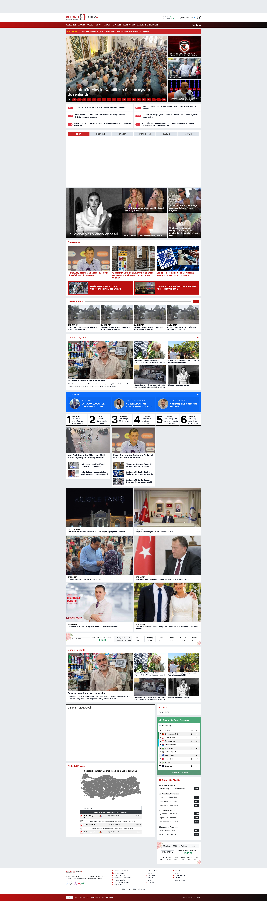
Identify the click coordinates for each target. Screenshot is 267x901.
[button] (196, 31)
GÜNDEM (151, 873)
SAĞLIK (140, 25)
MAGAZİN (107, 25)
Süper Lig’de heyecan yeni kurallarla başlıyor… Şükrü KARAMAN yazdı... (139, 405)
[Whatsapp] (83, 883)
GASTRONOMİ (129, 25)
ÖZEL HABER (180, 875)
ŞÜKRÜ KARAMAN (134, 400)
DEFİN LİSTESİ (151, 25)
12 (124, 99)
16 (144, 99)
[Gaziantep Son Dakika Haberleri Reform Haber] (82, 17)
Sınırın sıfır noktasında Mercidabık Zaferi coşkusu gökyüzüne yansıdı (96, 532)
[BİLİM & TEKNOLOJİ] (153, 708)
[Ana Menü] (199, 25)
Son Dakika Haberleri (122, 882)
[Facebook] (67, 883)
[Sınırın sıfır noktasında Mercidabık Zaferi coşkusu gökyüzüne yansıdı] (99, 507)
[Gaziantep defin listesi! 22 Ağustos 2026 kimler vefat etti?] (150, 314)
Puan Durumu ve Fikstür (123, 878)
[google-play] (139, 889)
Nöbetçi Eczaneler (121, 871)
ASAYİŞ (81, 25)
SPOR (98, 25)
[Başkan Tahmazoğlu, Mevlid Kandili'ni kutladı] (167, 507)
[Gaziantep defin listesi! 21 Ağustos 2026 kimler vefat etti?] (183, 314)
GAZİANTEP (71, 25)
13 (129, 99)
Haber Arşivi (119, 885)
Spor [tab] (78, 134)
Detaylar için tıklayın (179, 772)
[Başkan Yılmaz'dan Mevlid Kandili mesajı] (99, 555)
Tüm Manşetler (120, 880)
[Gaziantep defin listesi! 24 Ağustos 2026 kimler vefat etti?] (84, 314)
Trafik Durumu (120, 875)
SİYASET (90, 25)
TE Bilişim (197, 897)
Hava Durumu (119, 873)
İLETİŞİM (151, 882)
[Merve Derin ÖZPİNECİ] (163, 404)
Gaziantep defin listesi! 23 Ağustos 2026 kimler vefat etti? (193, 421)
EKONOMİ (117, 25)
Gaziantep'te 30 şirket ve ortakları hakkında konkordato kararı (124, 421)
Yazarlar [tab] (74, 394)
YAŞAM (150, 880)
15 (139, 99)
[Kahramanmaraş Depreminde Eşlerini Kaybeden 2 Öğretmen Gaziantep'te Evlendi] (167, 602)
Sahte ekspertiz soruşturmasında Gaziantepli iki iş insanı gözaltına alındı (171, 421)
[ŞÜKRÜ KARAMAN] (119, 404)
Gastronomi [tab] (144, 134)
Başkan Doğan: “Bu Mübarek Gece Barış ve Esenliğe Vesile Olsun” (163, 579)
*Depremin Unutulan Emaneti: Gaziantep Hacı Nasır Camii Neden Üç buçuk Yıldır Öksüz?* (147, 421)
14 (134, 99)
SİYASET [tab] (122, 134)
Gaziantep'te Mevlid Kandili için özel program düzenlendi (100, 107)
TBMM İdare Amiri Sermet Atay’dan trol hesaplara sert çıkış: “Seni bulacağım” (78, 421)
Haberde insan (74, 530)
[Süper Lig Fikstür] (198, 780)
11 (119, 99)
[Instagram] (75, 883)
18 (153, 99)
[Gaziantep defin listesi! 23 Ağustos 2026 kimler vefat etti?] (117, 314)
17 (149, 99)
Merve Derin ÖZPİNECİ (180, 400)
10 (114, 99)
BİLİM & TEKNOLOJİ (79, 708)
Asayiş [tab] (188, 134)
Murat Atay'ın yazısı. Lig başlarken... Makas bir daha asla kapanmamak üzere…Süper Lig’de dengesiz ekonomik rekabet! (94, 405)
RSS (70, 897)
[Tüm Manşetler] (198, 338)
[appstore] (127, 889)
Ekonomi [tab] (100, 134)
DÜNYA (178, 878)
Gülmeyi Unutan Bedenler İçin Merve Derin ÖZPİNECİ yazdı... (183, 405)
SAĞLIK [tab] (166, 134)
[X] (71, 883)
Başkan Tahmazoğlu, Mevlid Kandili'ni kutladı (154, 532)
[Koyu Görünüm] (196, 25)
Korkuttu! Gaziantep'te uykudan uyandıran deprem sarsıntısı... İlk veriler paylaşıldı (101, 421)
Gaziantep (73, 325)
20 (164, 99)
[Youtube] (79, 883)
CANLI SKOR (164, 712)
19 (158, 99)
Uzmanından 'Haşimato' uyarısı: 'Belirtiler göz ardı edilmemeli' (94, 626)
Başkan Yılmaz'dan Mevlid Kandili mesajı (84, 579)
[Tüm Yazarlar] (198, 394)
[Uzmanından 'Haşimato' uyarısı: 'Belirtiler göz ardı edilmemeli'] (99, 602)
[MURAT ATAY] (75, 404)
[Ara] (194, 25)
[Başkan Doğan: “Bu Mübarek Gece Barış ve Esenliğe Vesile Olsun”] (167, 555)
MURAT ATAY (88, 400)
